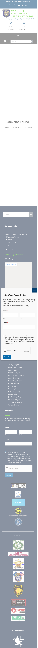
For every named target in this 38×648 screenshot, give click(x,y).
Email (5, 323)
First (4, 318)
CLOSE (34, 290)
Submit (6, 357)
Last (21, 318)
